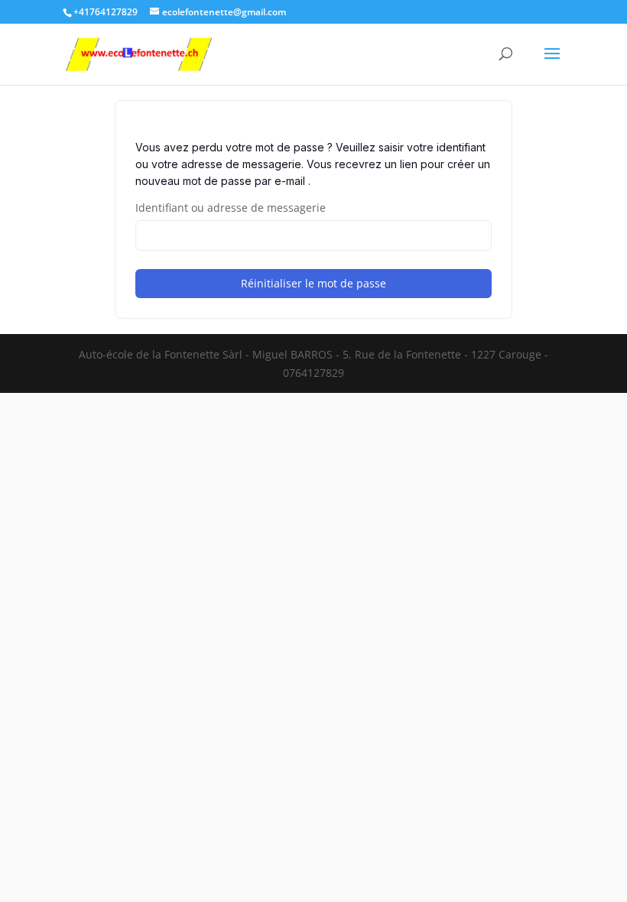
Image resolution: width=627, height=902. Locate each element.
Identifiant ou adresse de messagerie (230, 207)
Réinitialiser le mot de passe (313, 283)
